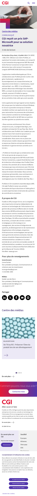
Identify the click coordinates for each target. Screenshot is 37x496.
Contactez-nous (18, 391)
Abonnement (7, 445)
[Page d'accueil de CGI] (5, 3)
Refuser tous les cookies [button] (18, 487)
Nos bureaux (25, 451)
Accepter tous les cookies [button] (18, 479)
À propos (24, 438)
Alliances (24, 441)
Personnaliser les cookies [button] (18, 483)
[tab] (16, 373)
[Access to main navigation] (33, 3)
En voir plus (6, 376)
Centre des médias (10, 31)
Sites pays (24, 444)
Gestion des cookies (8, 493)
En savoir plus (6, 422)
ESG (22, 448)
